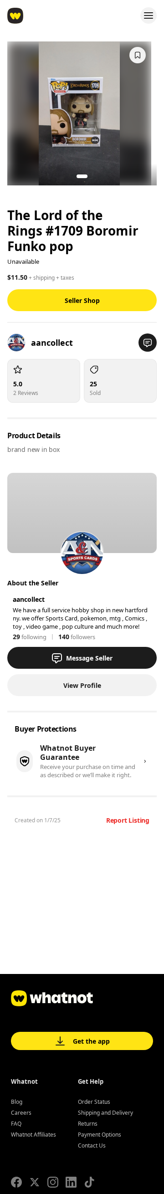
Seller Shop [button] (82, 300)
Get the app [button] (91, 1041)
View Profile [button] (82, 685)
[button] (147, 342)
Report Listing (127, 820)
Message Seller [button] (89, 658)
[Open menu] (148, 15)
